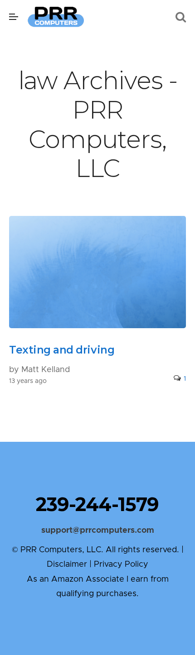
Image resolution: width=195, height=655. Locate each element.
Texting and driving (61, 349)
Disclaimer (67, 564)
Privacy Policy (121, 564)
